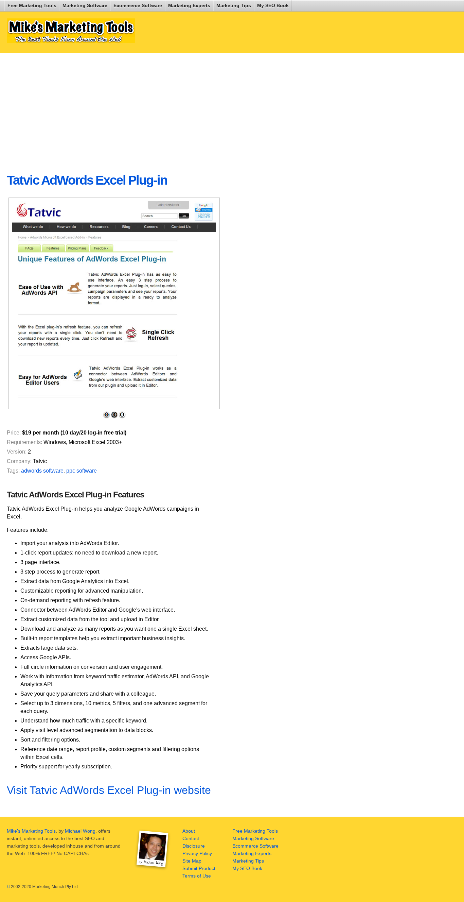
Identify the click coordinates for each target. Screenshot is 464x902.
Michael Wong (80, 831)
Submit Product (198, 868)
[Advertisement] (171, 107)
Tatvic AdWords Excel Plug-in (87, 180)
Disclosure (193, 846)
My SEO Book (273, 5)
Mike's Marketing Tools (31, 831)
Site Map (191, 861)
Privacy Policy (197, 853)
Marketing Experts (189, 5)
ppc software (81, 471)
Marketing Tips (233, 5)
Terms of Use (196, 876)
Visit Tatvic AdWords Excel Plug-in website (109, 790)
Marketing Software (85, 5)
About (188, 831)
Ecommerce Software (137, 5)
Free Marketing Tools (31, 5)
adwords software (42, 471)
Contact (190, 838)
